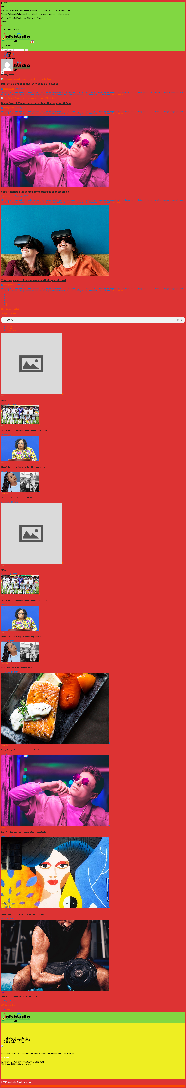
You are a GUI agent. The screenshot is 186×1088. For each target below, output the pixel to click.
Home (10, 54)
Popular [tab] (9, 329)
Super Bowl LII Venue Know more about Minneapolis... (23, 914)
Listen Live (10, 58)
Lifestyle (4, 493)
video (3, 827)
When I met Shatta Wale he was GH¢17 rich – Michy (21, 18)
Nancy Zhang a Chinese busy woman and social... (21, 750)
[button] (1, 26)
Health (3, 992)
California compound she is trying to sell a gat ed (29, 83)
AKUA (3, 7)
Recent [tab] (9, 327)
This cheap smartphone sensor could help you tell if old (33, 280)
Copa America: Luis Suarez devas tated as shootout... (23, 832)
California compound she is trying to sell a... (19, 996)
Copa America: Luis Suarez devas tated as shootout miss (35, 191)
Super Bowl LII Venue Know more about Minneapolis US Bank (36, 103)
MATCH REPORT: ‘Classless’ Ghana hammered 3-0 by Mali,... (25, 430)
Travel (9, 52)
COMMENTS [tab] (11, 331)
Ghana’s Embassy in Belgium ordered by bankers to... (23, 467)
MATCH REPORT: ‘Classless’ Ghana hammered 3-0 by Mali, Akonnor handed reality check (36, 10)
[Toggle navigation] (32, 41)
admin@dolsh (8, 89)
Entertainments (16, 48)
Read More (116, 94)
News (8, 46)
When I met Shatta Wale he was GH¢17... (17, 498)
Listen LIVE (5, 22)
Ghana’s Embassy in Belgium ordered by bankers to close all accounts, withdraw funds (35, 14)
